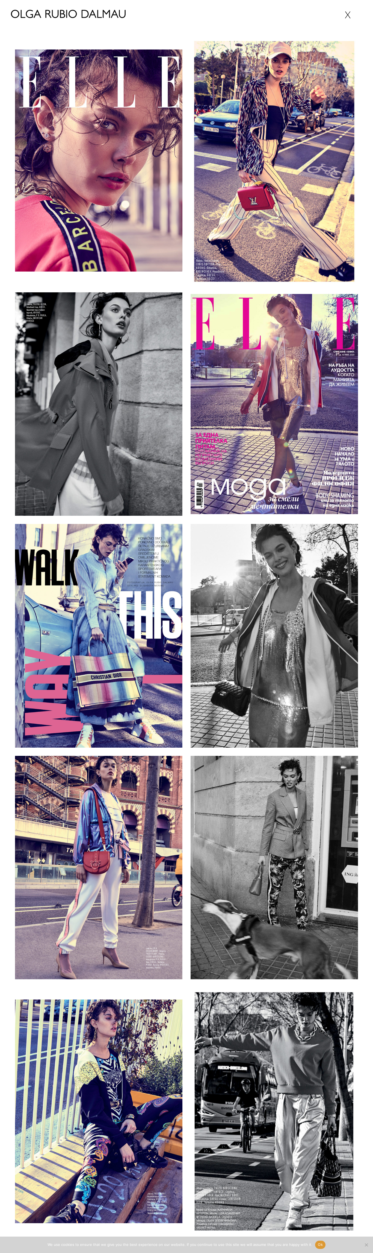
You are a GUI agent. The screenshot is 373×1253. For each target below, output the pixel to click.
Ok (320, 1244)
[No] (366, 1245)
